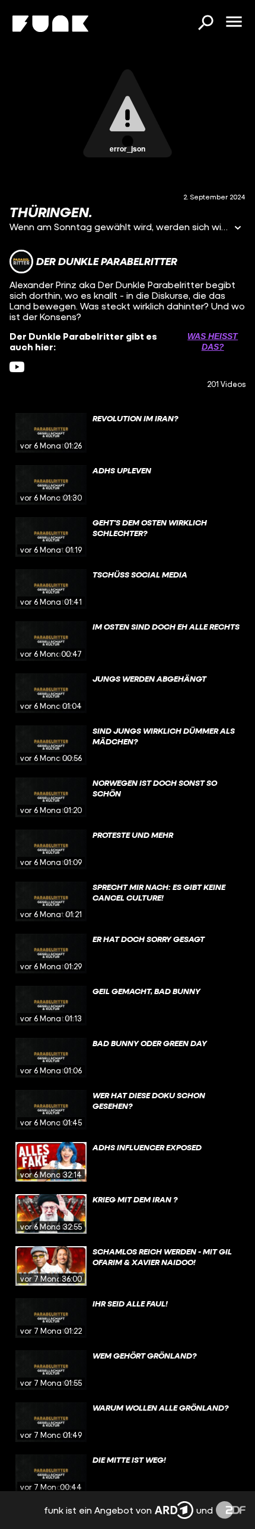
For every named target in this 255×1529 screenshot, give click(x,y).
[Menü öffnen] (234, 22)
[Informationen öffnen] (238, 228)
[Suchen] (205, 23)
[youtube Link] (16, 367)
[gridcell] (127, 433)
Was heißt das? (212, 341)
